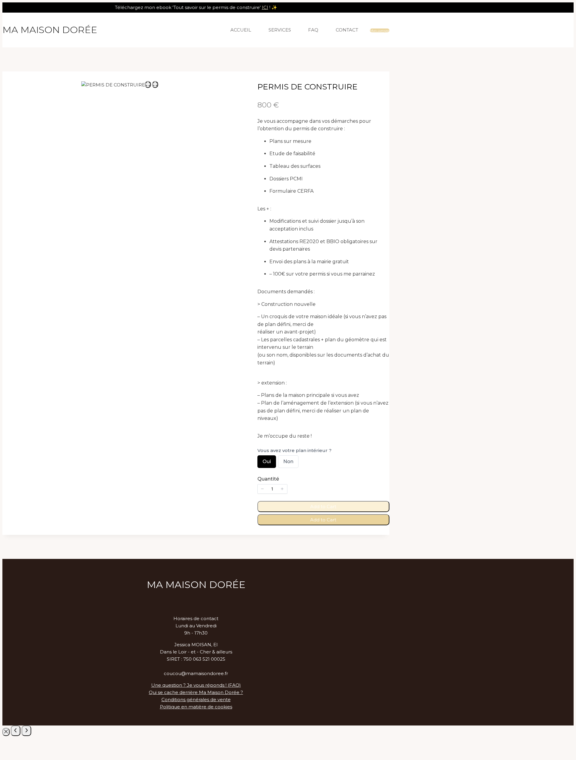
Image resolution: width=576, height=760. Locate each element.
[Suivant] (26, 730)
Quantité (268, 479)
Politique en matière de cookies (196, 707)
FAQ (313, 30)
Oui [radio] (266, 463)
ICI (265, 7)
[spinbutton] (272, 488)
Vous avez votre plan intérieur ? (294, 450)
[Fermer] (6, 732)
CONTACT (347, 30)
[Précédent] (15, 730)
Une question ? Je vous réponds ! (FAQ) (196, 685)
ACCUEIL (240, 30)
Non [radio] (288, 463)
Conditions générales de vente (196, 699)
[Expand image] (148, 84)
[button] (262, 488)
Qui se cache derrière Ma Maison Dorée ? (196, 692)
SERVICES (279, 30)
